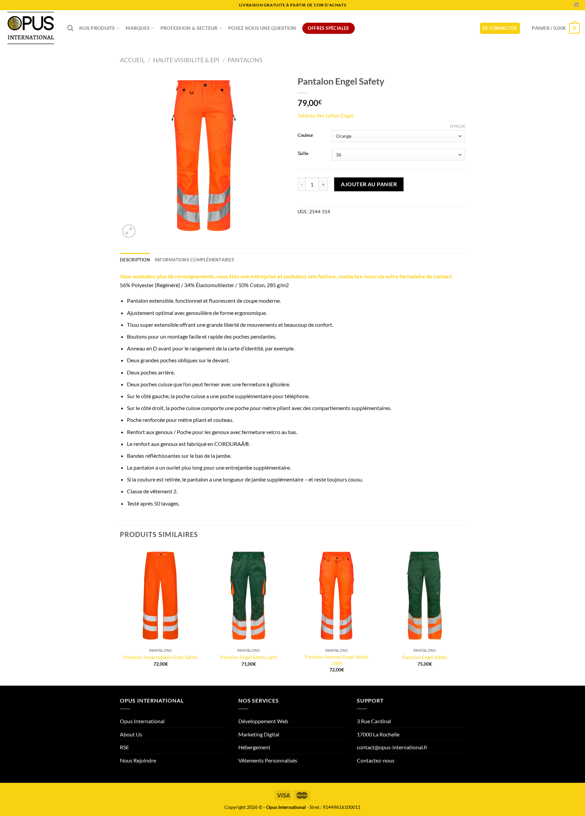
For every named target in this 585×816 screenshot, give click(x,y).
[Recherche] (70, 28)
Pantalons (245, 60)
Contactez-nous (375, 760)
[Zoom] (128, 231)
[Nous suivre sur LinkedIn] (577, 5)
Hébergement (254, 747)
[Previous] (120, 615)
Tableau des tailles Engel (325, 115)
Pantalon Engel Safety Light (248, 657)
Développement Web (263, 721)
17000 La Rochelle (378, 734)
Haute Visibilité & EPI (186, 60)
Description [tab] (135, 259)
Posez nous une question (262, 28)
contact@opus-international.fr (392, 747)
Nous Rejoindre (138, 760)
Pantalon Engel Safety (424, 657)
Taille (303, 153)
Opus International (142, 721)
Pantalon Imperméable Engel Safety (161, 657)
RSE (124, 747)
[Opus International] (31, 28)
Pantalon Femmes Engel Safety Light (336, 660)
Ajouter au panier (369, 184)
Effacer (457, 126)
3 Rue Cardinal (374, 721)
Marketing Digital (258, 734)
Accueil (132, 60)
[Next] (465, 615)
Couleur (305, 135)
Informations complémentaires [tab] (194, 259)
